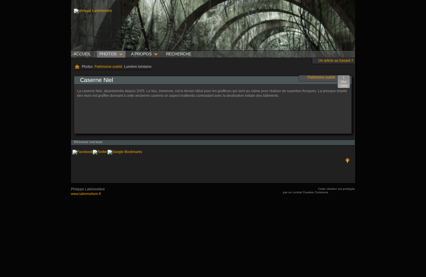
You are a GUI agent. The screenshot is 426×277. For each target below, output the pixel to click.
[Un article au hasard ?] (315, 60)
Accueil (77, 67)
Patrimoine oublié (108, 67)
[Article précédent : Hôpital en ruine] (81, 116)
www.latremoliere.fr (86, 194)
